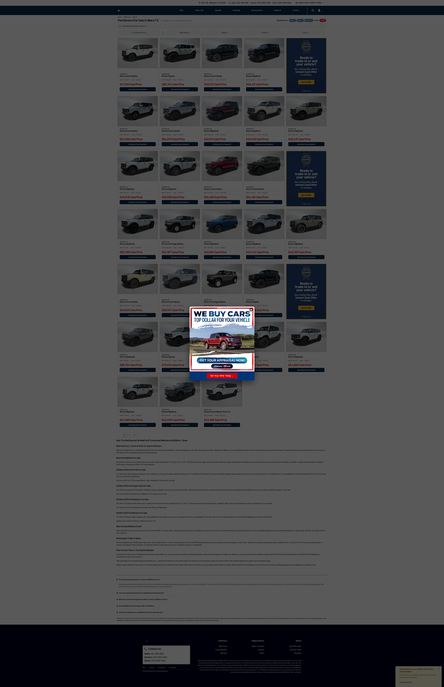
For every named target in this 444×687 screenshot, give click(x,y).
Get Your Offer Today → (222, 376)
